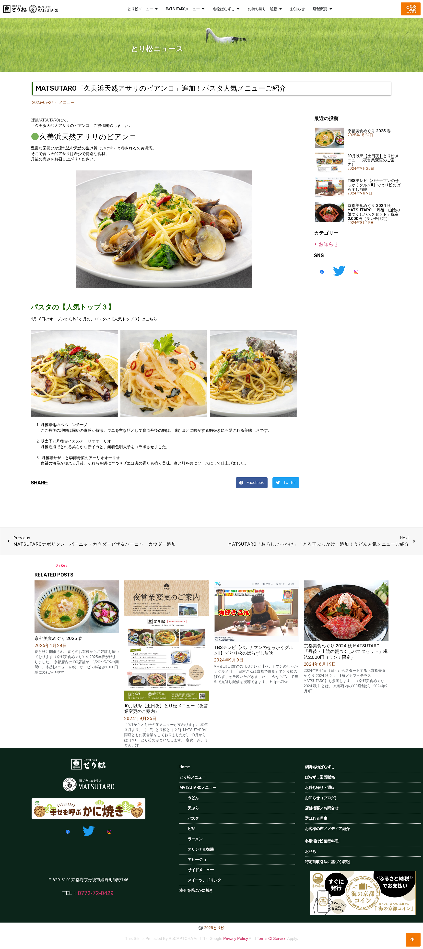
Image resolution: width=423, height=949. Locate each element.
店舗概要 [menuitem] (320, 8)
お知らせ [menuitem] (297, 8)
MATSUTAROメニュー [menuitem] (183, 8)
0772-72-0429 (96, 893)
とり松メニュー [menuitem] (140, 8)
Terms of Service (271, 939)
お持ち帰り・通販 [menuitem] (262, 8)
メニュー (66, 102)
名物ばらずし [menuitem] (224, 8)
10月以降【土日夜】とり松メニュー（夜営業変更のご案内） (373, 160)
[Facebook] (322, 271)
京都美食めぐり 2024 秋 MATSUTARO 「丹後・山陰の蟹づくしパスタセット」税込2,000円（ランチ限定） (374, 212)
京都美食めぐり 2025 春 (369, 131)
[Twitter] (339, 271)
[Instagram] (356, 271)
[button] (156, 9)
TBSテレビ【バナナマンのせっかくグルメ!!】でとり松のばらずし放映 (374, 185)
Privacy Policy (235, 939)
